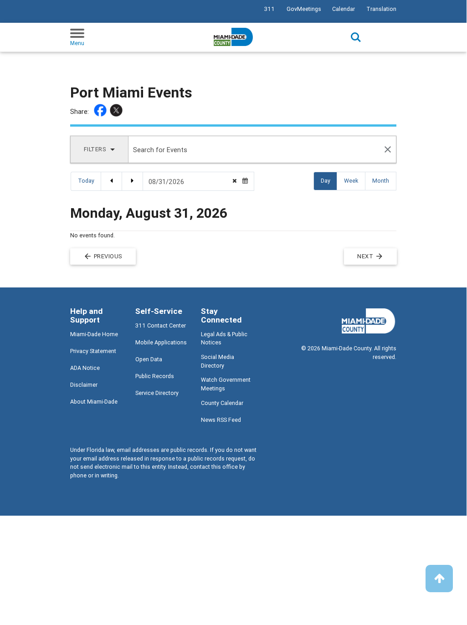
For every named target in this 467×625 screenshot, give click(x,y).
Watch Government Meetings (226, 384)
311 (269, 8)
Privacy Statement (93, 351)
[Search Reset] (388, 149)
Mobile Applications (161, 342)
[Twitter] (117, 111)
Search (356, 37)
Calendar (343, 8)
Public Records (154, 376)
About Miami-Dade (94, 401)
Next (370, 256)
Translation (381, 8)
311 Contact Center (160, 325)
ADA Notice (85, 367)
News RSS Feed (221, 419)
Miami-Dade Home (94, 334)
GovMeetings (304, 8)
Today (86, 180)
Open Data (148, 359)
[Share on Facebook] (101, 111)
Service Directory (157, 392)
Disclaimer (84, 384)
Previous (103, 256)
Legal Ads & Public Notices (224, 338)
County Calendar (222, 403)
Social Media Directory (217, 361)
